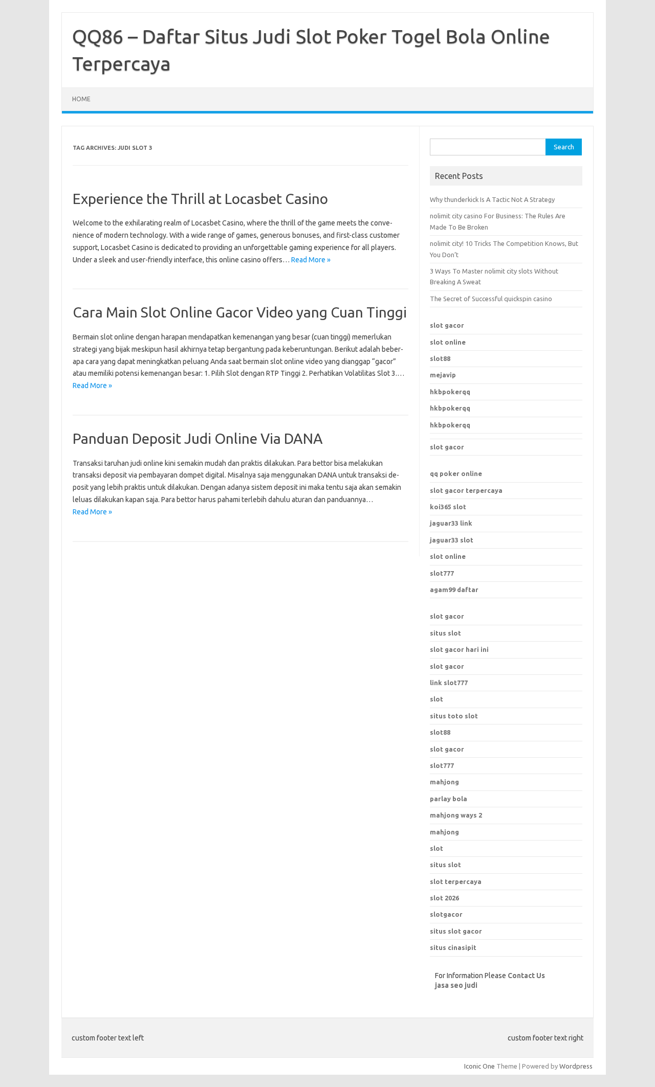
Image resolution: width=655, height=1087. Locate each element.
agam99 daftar (454, 589)
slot (436, 699)
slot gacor (447, 325)
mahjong (444, 831)
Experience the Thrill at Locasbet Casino (200, 199)
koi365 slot (448, 506)
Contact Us (526, 975)
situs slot (445, 633)
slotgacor (446, 914)
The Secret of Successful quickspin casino (491, 298)
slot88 (440, 358)
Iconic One (479, 1066)
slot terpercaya (456, 881)
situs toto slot (454, 715)
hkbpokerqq (450, 391)
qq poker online (456, 473)
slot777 (442, 573)
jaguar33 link (451, 523)
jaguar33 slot (451, 540)
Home (81, 99)
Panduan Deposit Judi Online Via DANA (198, 438)
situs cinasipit (453, 947)
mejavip (443, 374)
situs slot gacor (456, 931)
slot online (448, 342)
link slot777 (449, 682)
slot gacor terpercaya (466, 490)
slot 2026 (444, 897)
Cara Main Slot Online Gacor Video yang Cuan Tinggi (240, 312)
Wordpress (576, 1066)
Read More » (311, 260)
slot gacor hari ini (459, 649)
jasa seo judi (456, 985)
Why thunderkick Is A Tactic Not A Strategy (492, 199)
